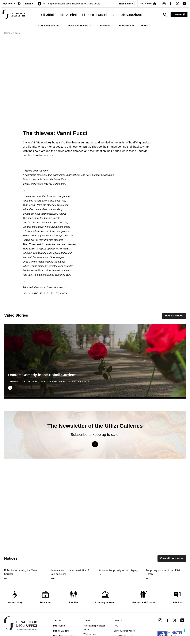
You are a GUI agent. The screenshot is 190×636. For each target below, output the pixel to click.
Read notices (126, 4)
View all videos (173, 315)
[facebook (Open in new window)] (170, 3)
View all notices (170, 558)
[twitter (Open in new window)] (177, 3)
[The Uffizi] (47, 15)
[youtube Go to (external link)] (182, 620)
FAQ (116, 626)
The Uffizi (58, 620)
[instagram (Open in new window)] (164, 3)
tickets (177, 14)
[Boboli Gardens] (94, 15)
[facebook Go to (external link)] (167, 620)
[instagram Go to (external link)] (160, 620)
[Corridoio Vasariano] (127, 15)
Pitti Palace (59, 626)
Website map (89, 634)
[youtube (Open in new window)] (184, 3)
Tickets (86, 620)
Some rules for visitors (125, 631)
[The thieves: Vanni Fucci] (14, 15)
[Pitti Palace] (67, 15)
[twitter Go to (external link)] (174, 620)
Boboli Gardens (61, 631)
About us (118, 620)
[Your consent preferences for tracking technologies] (185, 631)
